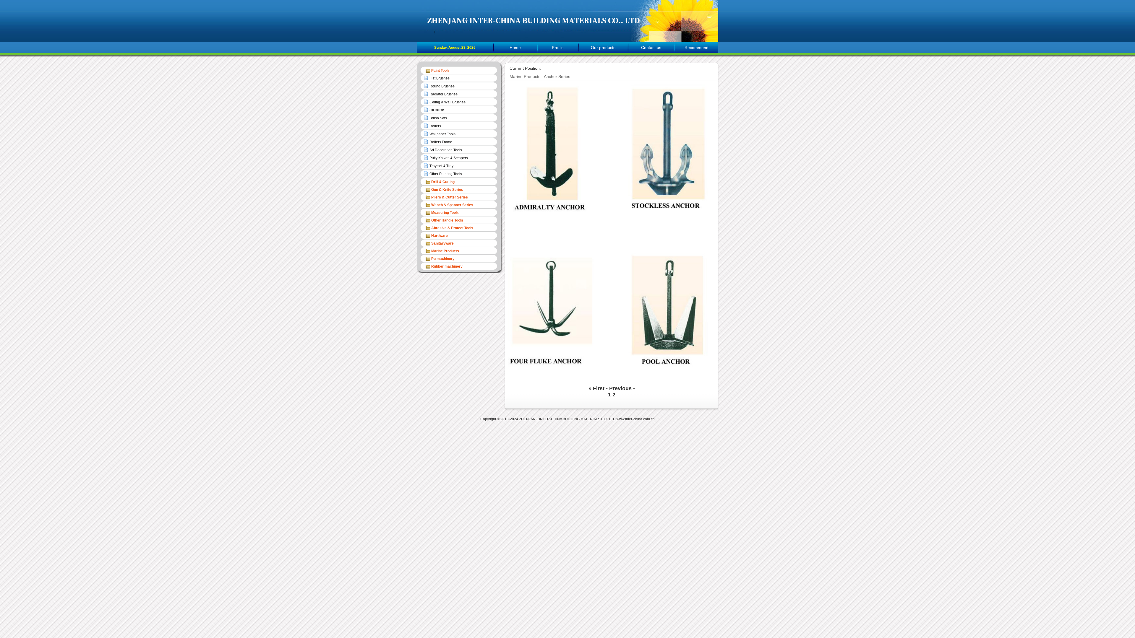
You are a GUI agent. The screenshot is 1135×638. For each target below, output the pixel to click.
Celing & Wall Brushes (447, 102)
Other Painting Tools (445, 174)
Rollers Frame (440, 142)
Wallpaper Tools (442, 134)
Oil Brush (436, 110)
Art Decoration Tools (445, 150)
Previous (621, 388)
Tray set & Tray (441, 166)
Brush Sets (438, 118)
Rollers (435, 126)
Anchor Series (557, 76)
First (599, 388)
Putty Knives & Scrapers (448, 158)
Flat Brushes (439, 78)
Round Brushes (442, 86)
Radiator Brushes (443, 94)
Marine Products (525, 76)
